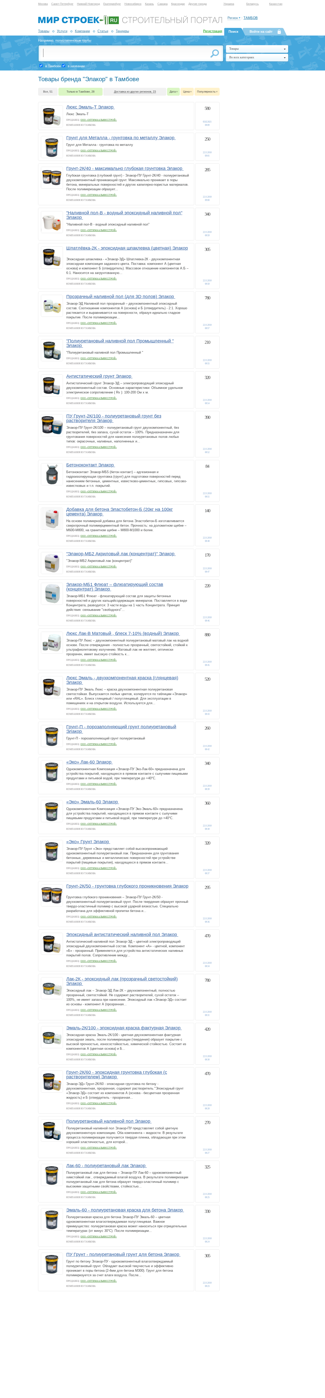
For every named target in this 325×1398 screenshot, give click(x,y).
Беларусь (252, 3)
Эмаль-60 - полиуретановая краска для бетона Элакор (125, 1210)
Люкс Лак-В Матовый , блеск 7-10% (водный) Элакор (123, 633)
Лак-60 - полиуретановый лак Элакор (106, 1165)
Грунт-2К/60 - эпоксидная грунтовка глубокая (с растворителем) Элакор (116, 1074)
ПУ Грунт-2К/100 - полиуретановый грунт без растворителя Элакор (113, 418)
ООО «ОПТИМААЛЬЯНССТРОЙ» (98, 120)
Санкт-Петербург (62, 3)
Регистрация (212, 31)
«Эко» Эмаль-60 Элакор (92, 801)
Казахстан (275, 3)
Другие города (197, 3)
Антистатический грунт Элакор (99, 376)
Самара (162, 3)
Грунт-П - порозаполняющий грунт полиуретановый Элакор (121, 729)
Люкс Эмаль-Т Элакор (90, 107)
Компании (82, 31)
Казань (149, 3)
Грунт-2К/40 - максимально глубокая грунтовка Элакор (125, 168)
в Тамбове (53, 66)
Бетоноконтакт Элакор (90, 465)
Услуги (62, 31)
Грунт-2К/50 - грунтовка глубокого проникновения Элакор (127, 886)
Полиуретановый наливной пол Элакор (109, 1121)
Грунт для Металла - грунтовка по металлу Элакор (121, 137)
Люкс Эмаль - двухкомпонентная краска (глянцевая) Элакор (122, 680)
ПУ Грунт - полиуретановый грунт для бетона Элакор (123, 1254)
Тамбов (250, 18)
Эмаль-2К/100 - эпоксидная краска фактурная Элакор (124, 1027)
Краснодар (178, 3)
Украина (228, 3)
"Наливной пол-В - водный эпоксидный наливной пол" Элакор (124, 215)
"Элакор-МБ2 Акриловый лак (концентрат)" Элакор (121, 553)
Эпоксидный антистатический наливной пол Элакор (122, 934)
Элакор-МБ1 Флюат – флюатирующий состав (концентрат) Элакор (114, 587)
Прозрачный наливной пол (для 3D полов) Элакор (120, 296)
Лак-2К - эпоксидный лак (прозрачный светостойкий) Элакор (122, 981)
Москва (43, 3)
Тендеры (122, 31)
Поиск (233, 31)
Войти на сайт (261, 31)
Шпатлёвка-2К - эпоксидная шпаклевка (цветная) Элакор (127, 248)
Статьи (103, 31)
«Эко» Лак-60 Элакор (89, 762)
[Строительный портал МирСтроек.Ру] (130, 24)
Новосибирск (132, 3)
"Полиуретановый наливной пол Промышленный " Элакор (120, 343)
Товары (43, 31)
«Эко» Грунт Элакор (88, 841)
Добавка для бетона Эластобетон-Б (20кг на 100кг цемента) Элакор (119, 511)
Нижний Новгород (88, 3)
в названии (76, 66)
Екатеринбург (112, 3)
